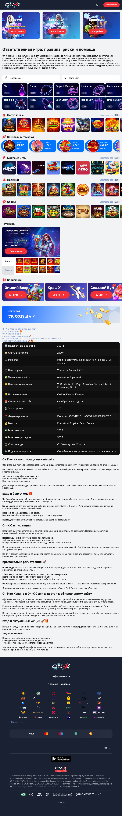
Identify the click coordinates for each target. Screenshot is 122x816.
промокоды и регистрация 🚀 (16, 336)
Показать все (17, 722)
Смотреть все (109, 115)
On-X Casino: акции (11, 334)
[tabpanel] (21, 25)
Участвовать (16, 251)
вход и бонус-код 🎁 (12, 331)
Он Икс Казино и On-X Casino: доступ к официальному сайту (31, 338)
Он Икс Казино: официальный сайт (19, 329)
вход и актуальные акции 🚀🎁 (17, 341)
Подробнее (97, 31)
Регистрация (111, 5)
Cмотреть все (109, 158)
